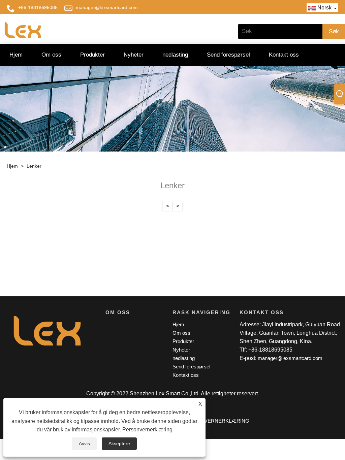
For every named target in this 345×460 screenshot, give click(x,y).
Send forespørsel (228, 55)
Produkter (92, 55)
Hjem (16, 55)
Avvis (84, 443)
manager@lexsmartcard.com (107, 7)
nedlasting (175, 55)
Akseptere (119, 443)
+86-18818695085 (38, 7)
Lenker (34, 166)
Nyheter (134, 55)
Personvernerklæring (147, 429)
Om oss (51, 55)
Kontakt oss (284, 55)
